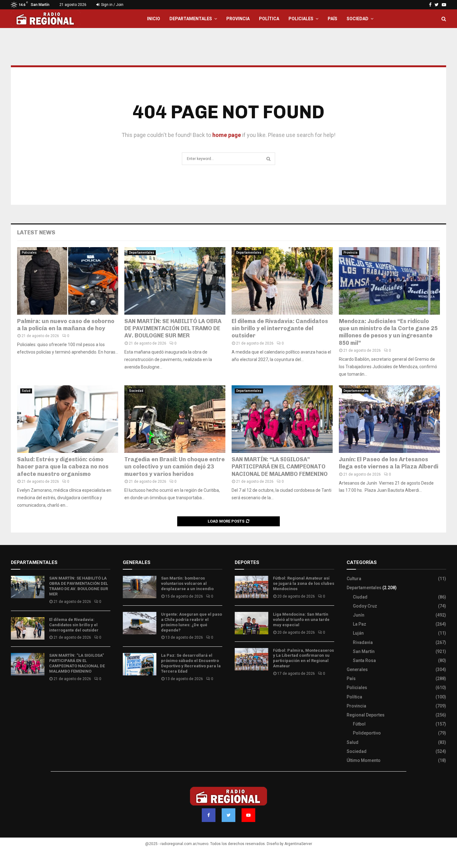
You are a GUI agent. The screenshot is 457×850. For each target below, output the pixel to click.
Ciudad (360, 596)
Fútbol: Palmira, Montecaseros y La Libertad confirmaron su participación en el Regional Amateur (303, 658)
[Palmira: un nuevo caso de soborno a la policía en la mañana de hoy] (67, 281)
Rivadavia (363, 642)
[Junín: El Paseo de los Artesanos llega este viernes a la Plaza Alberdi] (389, 419)
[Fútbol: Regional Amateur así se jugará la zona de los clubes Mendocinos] (251, 587)
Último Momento (364, 760)
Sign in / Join (111, 4)
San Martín (364, 651)
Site (247, 691)
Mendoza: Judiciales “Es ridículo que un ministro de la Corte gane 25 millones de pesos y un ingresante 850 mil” (388, 332)
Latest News (36, 232)
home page (226, 135)
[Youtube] (248, 815)
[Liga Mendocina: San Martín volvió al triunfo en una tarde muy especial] (251, 623)
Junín (358, 615)
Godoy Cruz (365, 605)
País (332, 18)
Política (269, 18)
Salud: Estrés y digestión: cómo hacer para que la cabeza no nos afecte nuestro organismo (62, 466)
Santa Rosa (364, 660)
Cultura (354, 578)
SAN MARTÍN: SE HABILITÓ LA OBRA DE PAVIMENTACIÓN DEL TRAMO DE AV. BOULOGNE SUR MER (172, 328)
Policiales (301, 18)
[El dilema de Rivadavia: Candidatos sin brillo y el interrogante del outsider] (282, 281)
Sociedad (357, 18)
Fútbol (359, 723)
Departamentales (190, 18)
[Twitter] (228, 815)
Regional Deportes (366, 714)
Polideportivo (367, 732)
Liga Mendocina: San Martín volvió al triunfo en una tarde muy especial (301, 619)
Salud (26, 390)
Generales (357, 669)
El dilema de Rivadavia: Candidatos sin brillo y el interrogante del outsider (280, 328)
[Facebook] (208, 815)
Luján (358, 633)
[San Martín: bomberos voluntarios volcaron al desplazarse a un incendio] (139, 587)
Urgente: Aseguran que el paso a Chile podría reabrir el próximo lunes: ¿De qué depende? (191, 622)
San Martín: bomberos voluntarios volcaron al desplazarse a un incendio (187, 583)
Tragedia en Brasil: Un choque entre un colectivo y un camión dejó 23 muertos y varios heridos (174, 466)
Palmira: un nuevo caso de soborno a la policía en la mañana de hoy (65, 325)
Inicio (153, 18)
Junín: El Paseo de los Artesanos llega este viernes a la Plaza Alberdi (388, 463)
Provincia (238, 18)
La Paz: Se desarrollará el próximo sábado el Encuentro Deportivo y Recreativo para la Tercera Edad (191, 663)
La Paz (359, 624)
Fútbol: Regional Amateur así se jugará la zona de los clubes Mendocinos (303, 583)
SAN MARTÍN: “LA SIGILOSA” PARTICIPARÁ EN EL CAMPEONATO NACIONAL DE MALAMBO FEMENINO (280, 466)
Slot (239, 691)
